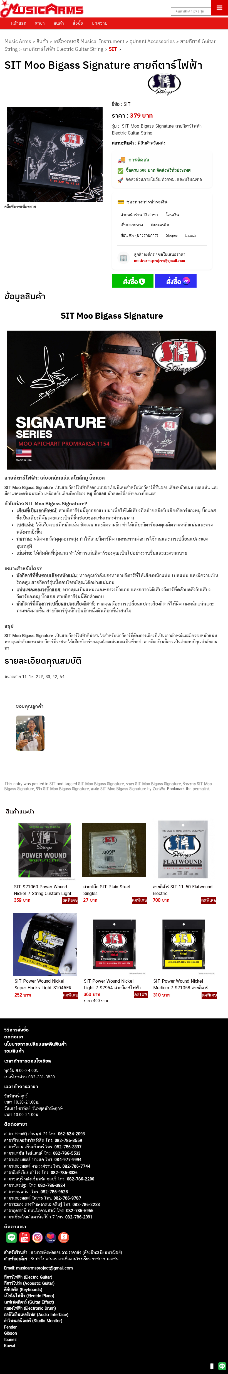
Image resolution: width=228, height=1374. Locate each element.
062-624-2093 (71, 1133)
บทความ (100, 23)
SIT (113, 49)
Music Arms (17, 41)
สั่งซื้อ (78, 23)
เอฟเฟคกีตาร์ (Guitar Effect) (29, 1302)
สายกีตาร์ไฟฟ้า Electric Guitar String (63, 49)
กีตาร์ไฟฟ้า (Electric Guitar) (28, 1277)
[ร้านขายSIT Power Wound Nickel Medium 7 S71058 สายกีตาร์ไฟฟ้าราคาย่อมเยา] (183, 944)
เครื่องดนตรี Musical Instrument (88, 41)
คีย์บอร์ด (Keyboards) (23, 1289)
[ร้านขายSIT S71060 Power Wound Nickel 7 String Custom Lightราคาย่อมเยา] (44, 850)
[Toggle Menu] (219, 8)
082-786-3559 (68, 1140)
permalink (201, 789)
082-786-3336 (64, 1172)
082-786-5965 (79, 1210)
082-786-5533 (66, 1153)
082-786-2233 (86, 1204)
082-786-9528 (54, 1191)
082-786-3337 (67, 1146)
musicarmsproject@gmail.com (159, 261)
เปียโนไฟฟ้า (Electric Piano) (29, 1295)
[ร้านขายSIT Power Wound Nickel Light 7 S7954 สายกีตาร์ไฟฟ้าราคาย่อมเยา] (113, 944)
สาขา (40, 23)
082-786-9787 (67, 1198)
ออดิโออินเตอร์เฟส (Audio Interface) (36, 1314)
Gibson (10, 1333)
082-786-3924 (51, 1185)
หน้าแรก (18, 23)
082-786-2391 (78, 1217)
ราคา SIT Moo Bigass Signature (153, 784)
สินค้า (58, 23)
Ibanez (10, 1339)
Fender (10, 1327)
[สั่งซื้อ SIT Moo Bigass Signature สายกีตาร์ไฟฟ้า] (132, 282)
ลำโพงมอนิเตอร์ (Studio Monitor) (33, 1320)
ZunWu (159, 789)
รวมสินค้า (14, 1051)
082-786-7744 (76, 1166)
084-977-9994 (67, 1159)
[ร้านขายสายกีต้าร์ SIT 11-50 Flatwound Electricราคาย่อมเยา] (182, 850)
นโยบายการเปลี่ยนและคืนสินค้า (35, 1044)
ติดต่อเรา (13, 1037)
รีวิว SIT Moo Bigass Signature (62, 789)
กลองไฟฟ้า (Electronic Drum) (30, 1308)
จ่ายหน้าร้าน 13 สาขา (139, 215)
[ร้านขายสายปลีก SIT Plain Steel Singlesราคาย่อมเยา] (113, 850)
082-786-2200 (80, 1179)
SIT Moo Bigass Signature (101, 784)
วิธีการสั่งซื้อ (16, 1030)
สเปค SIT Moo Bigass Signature (118, 789)
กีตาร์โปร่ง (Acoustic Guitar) (29, 1283)
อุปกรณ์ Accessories (152, 41)
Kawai (9, 1345)
